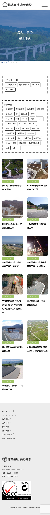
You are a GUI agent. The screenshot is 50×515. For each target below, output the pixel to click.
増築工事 (22, 143)
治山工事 (9, 128)
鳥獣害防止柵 (34, 143)
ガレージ (15, 148)
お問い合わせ (7, 434)
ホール (24, 118)
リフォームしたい (9, 415)
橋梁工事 (27, 138)
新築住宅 (30, 133)
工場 (7, 148)
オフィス (32, 123)
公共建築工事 (24, 84)
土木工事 (35, 84)
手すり (33, 114)
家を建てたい (7, 411)
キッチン (9, 118)
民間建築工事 (11, 84)
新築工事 (9, 114)
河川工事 (21, 133)
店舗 (19, 138)
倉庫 (17, 128)
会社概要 (5, 430)
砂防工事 (22, 123)
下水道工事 (20, 109)
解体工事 (37, 138)
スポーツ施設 (11, 123)
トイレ (39, 118)
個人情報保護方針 (9, 438)
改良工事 (35, 128)
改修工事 (30, 109)
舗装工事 (40, 109)
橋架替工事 (10, 133)
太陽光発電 (10, 138)
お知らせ (5, 423)
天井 (17, 118)
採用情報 (5, 426)
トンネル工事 (11, 143)
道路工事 (24, 114)
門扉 (32, 118)
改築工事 (9, 109)
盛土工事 (25, 128)
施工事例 (5, 419)
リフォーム (10, 89)
